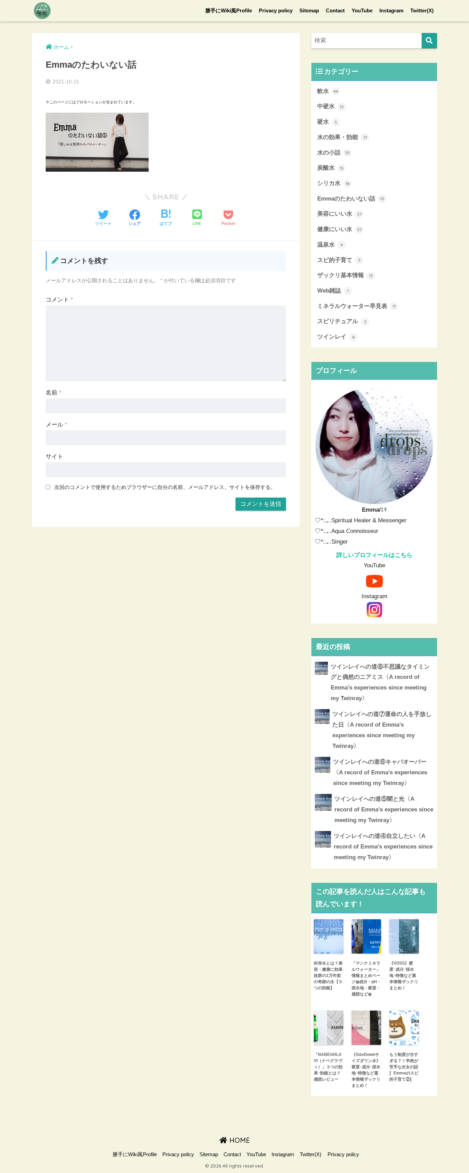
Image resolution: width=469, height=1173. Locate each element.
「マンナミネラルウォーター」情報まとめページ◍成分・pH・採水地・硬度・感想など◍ (366, 979)
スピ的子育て (339, 260)
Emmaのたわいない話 (350, 198)
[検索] (429, 40)
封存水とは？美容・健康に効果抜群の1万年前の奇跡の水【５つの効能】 (328, 975)
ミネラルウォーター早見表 (356, 306)
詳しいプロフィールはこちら (374, 555)
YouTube (362, 10)
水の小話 (333, 152)
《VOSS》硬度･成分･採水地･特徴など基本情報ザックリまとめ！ (403, 975)
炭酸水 (330, 167)
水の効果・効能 (342, 137)
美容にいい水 (339, 213)
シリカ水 (333, 183)
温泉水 (330, 244)
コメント (59, 299)
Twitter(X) (422, 10)
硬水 (327, 121)
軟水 (327, 91)
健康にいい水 (339, 229)
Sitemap (309, 10)
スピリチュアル (341, 321)
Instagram (391, 10)
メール (56, 424)
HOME (238, 1140)
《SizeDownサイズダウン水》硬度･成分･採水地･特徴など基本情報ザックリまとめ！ (366, 1070)
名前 (53, 392)
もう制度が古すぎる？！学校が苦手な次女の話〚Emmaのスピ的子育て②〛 (404, 1067)
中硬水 (330, 106)
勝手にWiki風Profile (228, 10)
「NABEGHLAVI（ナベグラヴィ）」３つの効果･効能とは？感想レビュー (328, 1067)
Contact (335, 10)
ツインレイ (336, 336)
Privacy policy (276, 10)
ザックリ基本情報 (345, 275)
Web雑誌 (332, 290)
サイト (54, 456)
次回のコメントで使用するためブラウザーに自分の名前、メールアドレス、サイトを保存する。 (165, 487)
